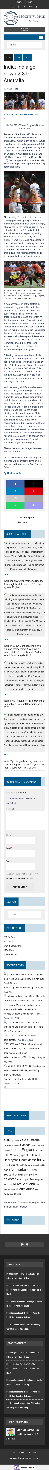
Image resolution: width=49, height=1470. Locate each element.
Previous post (26, 518)
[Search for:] (24, 914)
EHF (13, 1150)
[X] (24, 6)
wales (7, 1194)
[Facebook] (36, 6)
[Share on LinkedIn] (15, 491)
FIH (6, 1155)
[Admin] (10, 1434)
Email (8, 848)
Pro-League (23, 1179)
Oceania (19, 1174)
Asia (18, 57)
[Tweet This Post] (33, 484)
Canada (25, 1145)
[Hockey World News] (24, 18)
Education (7, 1150)
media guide (40, 1165)
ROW (17, 1184)
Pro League (8, 1185)
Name (8, 835)
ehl (19, 1150)
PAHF (37, 1175)
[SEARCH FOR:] (24, 45)
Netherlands (21, 1169)
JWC (20, 1165)
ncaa (7, 1169)
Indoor (6, 1165)
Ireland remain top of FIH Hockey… (21, 1057)
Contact (20, 2)
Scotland (28, 1184)
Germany (15, 1155)
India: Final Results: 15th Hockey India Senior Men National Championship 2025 (24, 704)
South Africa (25, 1189)
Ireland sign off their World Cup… (20, 987)
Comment (10, 809)
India (6, 574)
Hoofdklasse (28, 1160)
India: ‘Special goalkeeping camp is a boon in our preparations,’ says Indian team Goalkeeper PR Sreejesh (24, 764)
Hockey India (14, 473)
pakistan (10, 1179)
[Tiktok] (18, 6)
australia (33, 1140)
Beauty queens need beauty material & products (22, 1434)
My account (33, 1452)
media (33, 1165)
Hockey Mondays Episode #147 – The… (23, 1014)
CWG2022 (40, 1145)
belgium (8, 1145)
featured (39, 1150)
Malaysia (26, 1165)
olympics (29, 1174)
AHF (7, 1140)
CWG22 (33, 1145)
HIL (39, 1155)
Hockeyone (11, 1160)
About (30, 2)
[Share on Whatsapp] (15, 505)
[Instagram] (12, 6)
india (16, 89)
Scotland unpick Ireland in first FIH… (21, 1079)
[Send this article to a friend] (15, 498)
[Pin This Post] (33, 491)
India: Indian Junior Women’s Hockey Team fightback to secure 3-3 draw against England (23, 584)
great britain (29, 1155)
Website (9, 861)
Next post (22, 522)
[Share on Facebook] (15, 484)
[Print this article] (33, 498)
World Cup (15, 1194)
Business (16, 1145)
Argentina (14, 1141)
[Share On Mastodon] (33, 505)
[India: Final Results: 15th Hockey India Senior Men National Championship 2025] (24, 689)
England (28, 1150)
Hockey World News (23, 114)
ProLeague (36, 1179)
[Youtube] (30, 6)
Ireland (13, 1164)
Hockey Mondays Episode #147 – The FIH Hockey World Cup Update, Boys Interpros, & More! (23, 1290)
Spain (37, 1189)
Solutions (14, 1189)
